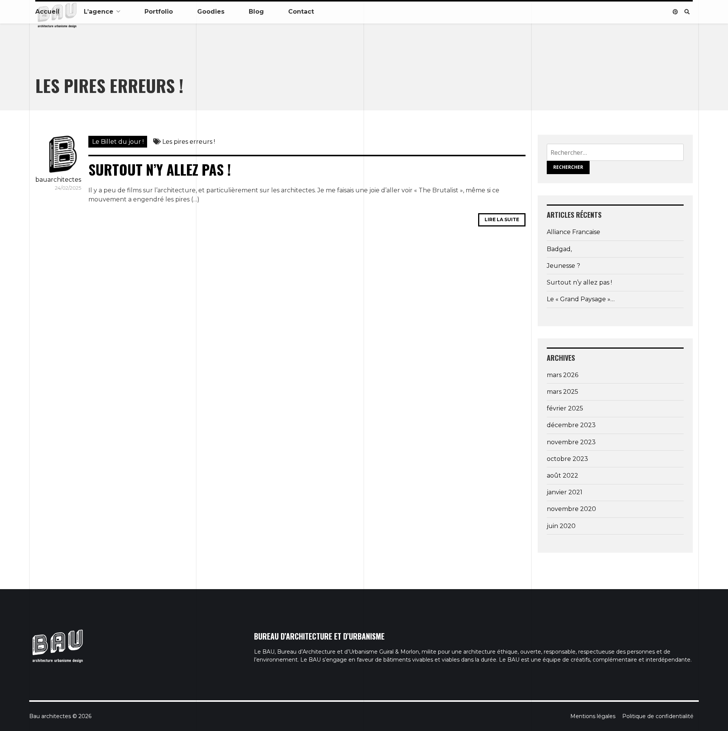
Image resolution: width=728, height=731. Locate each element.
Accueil (47, 11)
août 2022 (562, 475)
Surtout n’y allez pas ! (159, 169)
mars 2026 (562, 375)
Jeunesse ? (563, 265)
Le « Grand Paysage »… (581, 299)
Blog (256, 11)
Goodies (210, 11)
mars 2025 (562, 391)
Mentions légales (592, 716)
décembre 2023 (571, 425)
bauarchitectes (58, 179)
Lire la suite (502, 219)
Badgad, (559, 249)
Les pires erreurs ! (188, 141)
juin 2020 (561, 526)
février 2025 (565, 408)
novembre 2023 (571, 442)
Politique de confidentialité (657, 716)
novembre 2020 (571, 508)
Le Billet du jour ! (118, 141)
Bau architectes (50, 716)
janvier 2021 (564, 492)
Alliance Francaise (573, 232)
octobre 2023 (567, 458)
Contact (301, 11)
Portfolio (158, 11)
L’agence (98, 11)
